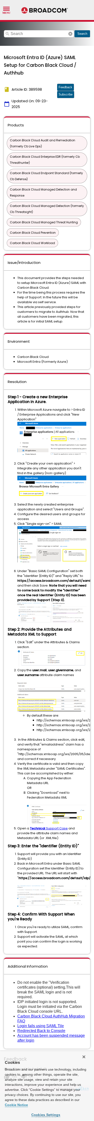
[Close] (83, 1056)
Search (82, 33)
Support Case (49, 828)
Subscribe (66, 94)
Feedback (65, 87)
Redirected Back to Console (41, 1031)
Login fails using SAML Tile (40, 1026)
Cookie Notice (16, 1105)
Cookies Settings (45, 1115)
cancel (70, 33)
